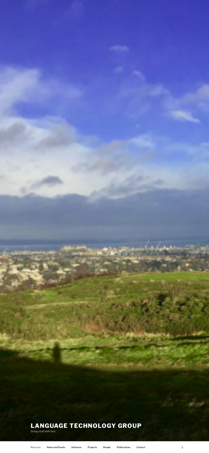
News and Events (56, 447)
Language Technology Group (86, 425)
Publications (123, 447)
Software (76, 447)
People (107, 447)
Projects (92, 447)
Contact (141, 447)
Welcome (35, 447)
